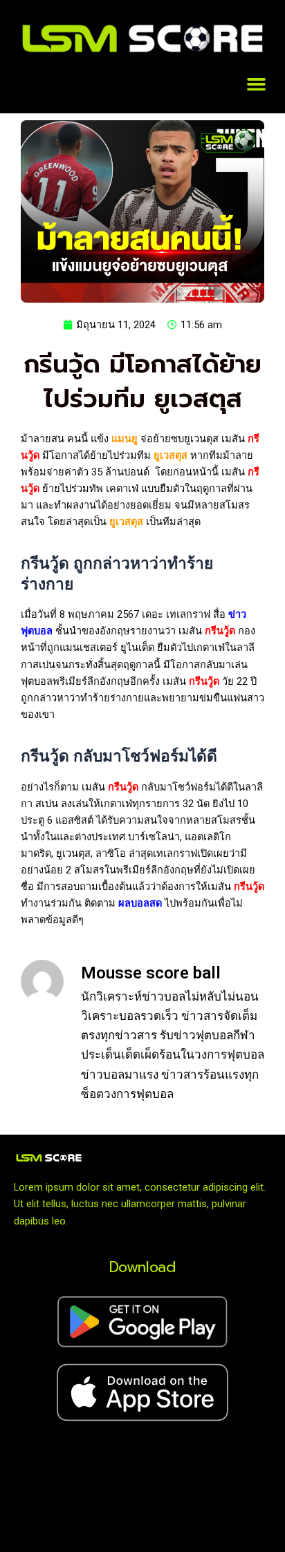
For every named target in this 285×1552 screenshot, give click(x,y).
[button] (256, 84)
